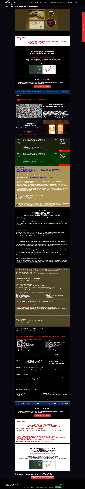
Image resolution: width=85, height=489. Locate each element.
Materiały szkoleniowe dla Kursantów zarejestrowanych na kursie (31, 198)
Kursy (36, 2)
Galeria (70, 2)
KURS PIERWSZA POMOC (41, 481)
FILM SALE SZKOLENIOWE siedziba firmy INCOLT (41, 177)
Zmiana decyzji (58, 487)
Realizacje (53, 2)
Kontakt (76, 2)
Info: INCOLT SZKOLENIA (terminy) (26, 197)
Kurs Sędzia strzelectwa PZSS (52, 481)
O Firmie (31, 2)
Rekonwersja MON (44, 2)
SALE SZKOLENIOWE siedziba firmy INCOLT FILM (33, 100)
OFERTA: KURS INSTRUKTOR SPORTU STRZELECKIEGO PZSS (31, 195)
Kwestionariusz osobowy (24, 196)
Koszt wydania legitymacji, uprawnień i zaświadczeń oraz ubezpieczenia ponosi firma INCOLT (37, 199)
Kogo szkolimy (62, 2)
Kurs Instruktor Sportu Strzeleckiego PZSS (45, 483)
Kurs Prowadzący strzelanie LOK (66, 481)
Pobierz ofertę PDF (65, 150)
